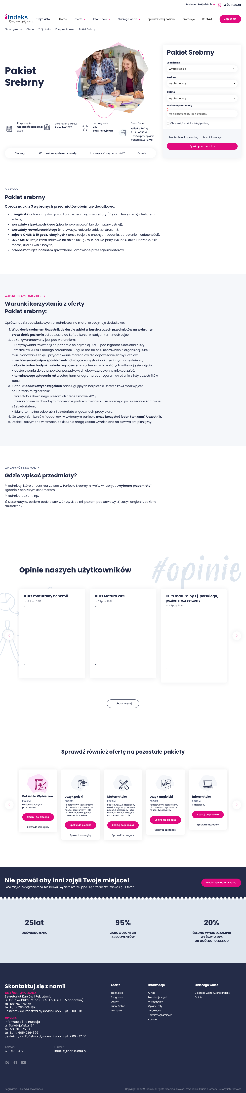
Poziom (171, 77)
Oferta (30, 29)
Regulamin (11, 1089)
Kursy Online (118, 1006)
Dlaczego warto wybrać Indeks (212, 992)
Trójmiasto (44, 29)
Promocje (189, 19)
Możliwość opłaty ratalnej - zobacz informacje (195, 137)
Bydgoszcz (117, 997)
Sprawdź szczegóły (38, 827)
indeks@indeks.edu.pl (70, 1051)
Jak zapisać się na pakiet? (107, 153)
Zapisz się (230, 19)
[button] (206, 4)
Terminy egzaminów (160, 1015)
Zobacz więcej (123, 703)
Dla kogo (20, 153)
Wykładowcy (155, 1001)
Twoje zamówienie (229, 5)
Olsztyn (115, 1001)
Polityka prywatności (31, 1089)
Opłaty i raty (155, 1006)
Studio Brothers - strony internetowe (220, 1089)
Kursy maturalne (64, 29)
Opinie (142, 153)
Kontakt (207, 19)
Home (63, 19)
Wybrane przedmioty (179, 105)
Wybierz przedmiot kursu (221, 882)
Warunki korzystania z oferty (58, 153)
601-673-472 (14, 1051)
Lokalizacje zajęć (157, 997)
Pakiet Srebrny (87, 29)
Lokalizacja (173, 62)
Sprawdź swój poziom (161, 19)
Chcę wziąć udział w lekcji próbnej (189, 123)
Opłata (171, 92)
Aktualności (154, 1010)
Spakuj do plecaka (202, 146)
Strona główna (13, 29)
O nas (151, 992)
